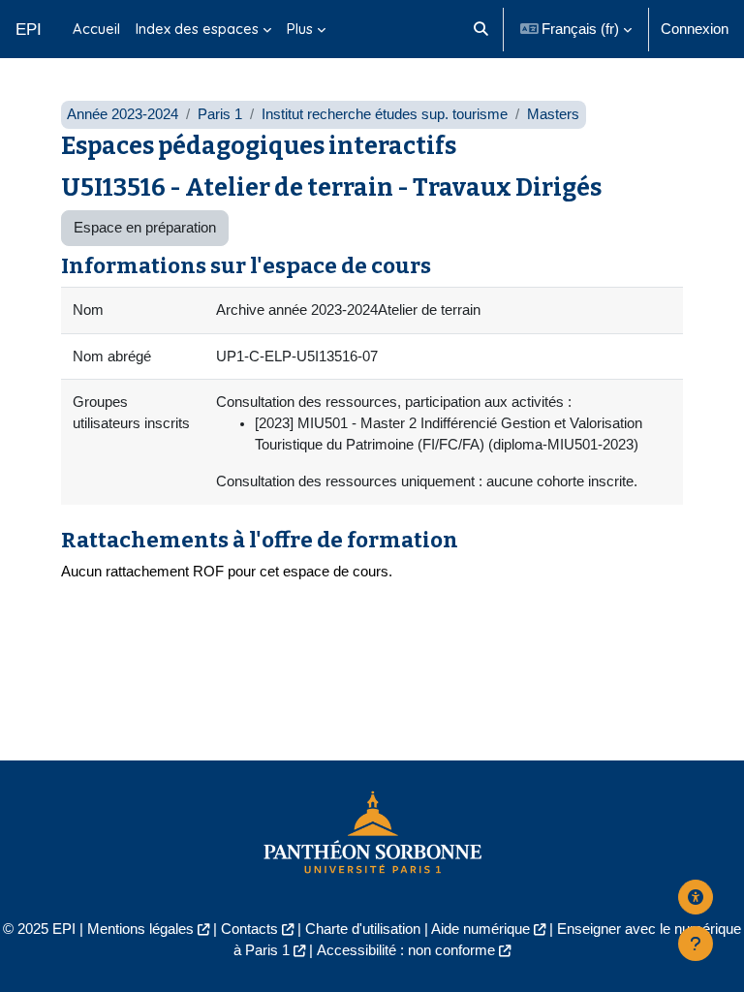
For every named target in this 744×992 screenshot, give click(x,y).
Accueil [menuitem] (96, 28)
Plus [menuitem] (300, 28)
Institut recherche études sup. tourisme (385, 114)
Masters (553, 114)
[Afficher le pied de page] (695, 943)
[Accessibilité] (695, 897)
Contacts (249, 929)
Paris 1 (220, 114)
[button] (481, 29)
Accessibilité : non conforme (406, 950)
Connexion (694, 29)
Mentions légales (140, 929)
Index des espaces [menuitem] (197, 28)
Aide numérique (480, 929)
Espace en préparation (145, 227)
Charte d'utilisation (362, 929)
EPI (29, 29)
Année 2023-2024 (122, 114)
